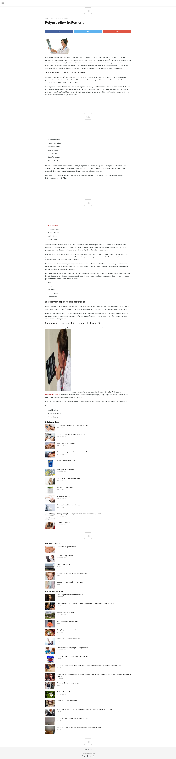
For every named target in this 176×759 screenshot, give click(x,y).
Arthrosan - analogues (65, 487)
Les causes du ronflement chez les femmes (72, 425)
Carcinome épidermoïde (65, 556)
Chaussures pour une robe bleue (68, 639)
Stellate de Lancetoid (64, 692)
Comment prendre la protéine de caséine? (72, 656)
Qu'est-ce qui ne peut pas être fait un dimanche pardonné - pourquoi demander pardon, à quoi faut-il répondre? (94, 675)
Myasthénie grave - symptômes (68, 478)
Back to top (88, 750)
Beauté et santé (49, 18)
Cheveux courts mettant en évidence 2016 (72, 573)
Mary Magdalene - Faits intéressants (70, 595)
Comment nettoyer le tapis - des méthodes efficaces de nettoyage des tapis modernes (89, 665)
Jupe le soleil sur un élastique (67, 621)
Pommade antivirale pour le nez (68, 505)
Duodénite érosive (63, 523)
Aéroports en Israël (63, 564)
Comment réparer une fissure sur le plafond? (73, 718)
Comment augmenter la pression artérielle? (72, 452)
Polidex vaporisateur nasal (66, 461)
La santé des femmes (62, 18)
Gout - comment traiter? (66, 443)
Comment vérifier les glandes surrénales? (72, 434)
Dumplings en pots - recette (67, 630)
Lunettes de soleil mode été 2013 (68, 701)
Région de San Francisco (65, 612)
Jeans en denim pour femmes (68, 683)
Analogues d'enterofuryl (65, 470)
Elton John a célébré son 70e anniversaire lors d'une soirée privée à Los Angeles (85, 709)
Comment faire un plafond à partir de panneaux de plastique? (79, 727)
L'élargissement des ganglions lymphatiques (72, 648)
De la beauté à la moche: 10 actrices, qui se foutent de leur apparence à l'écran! (85, 603)
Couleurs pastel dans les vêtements (70, 582)
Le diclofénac (53, 225)
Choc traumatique (63, 496)
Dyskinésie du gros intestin (66, 547)
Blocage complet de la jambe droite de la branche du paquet (79, 514)
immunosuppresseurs (52, 395)
